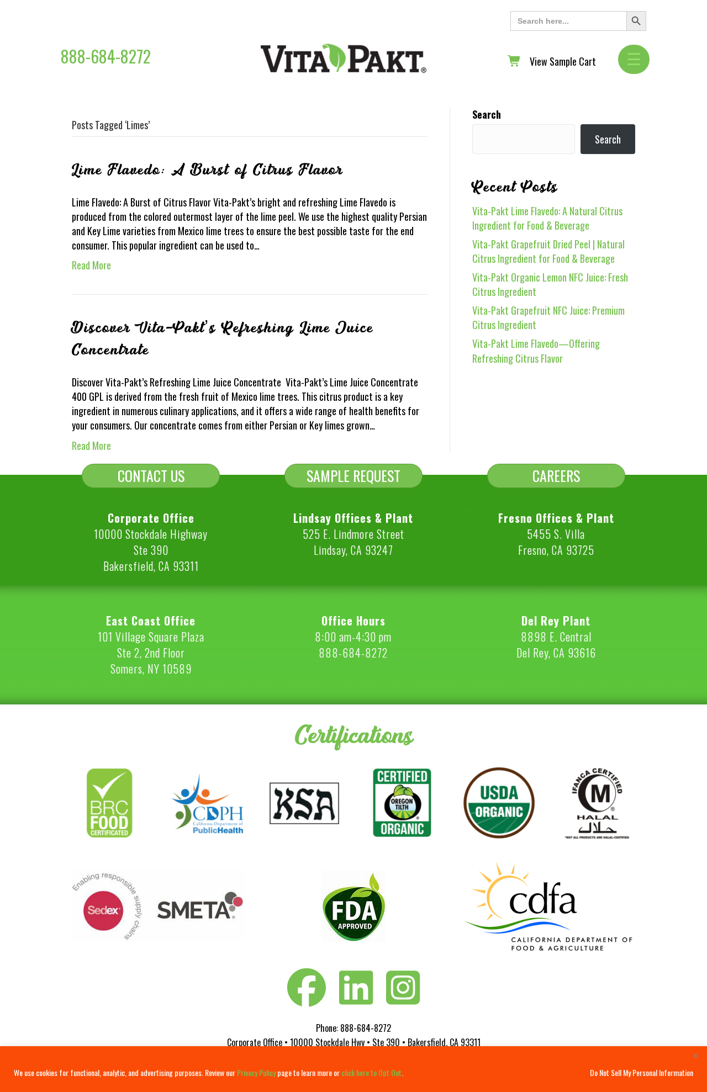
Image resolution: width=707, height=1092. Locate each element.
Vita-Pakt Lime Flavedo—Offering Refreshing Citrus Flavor (536, 350)
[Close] (695, 1055)
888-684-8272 (106, 56)
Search (486, 114)
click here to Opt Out (371, 1072)
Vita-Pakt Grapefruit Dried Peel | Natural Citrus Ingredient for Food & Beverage (548, 251)
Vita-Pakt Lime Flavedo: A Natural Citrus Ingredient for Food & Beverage (547, 218)
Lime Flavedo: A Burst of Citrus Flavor (207, 170)
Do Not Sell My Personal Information (641, 1072)
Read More (91, 265)
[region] (353, 1069)
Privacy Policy (256, 1072)
